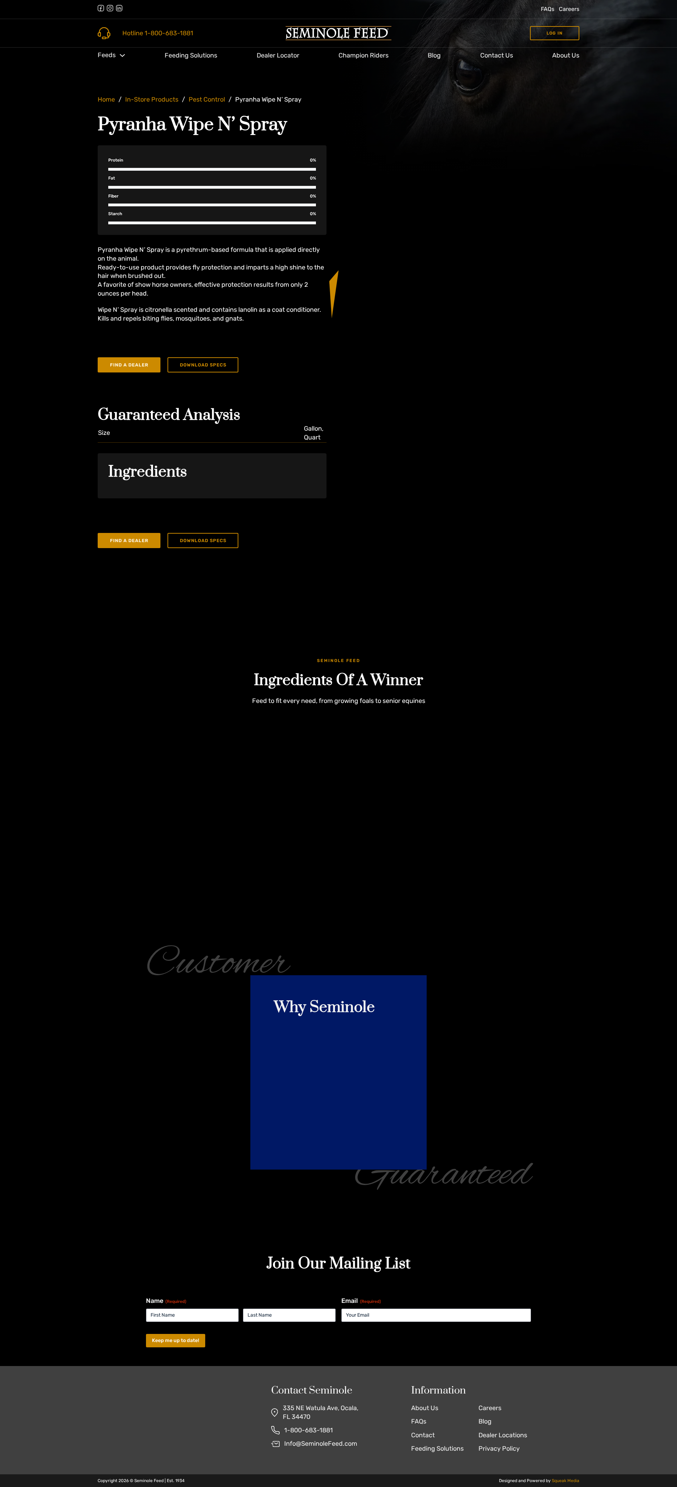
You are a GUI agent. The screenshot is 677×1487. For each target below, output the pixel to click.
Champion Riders (363, 55)
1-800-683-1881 (308, 1430)
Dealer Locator (278, 55)
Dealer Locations (502, 1435)
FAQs (547, 9)
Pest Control (207, 99)
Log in (555, 33)
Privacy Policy (499, 1448)
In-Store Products (151, 99)
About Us (565, 55)
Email (361, 1301)
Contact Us (496, 55)
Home (106, 99)
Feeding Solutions (191, 55)
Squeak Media (565, 1480)
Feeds (107, 55)
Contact (423, 1435)
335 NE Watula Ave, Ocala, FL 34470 (320, 1412)
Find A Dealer (129, 365)
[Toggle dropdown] (122, 55)
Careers (569, 9)
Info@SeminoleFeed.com (320, 1443)
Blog (434, 55)
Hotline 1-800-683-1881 (157, 33)
